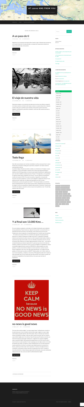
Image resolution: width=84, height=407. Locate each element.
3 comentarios (28, 160)
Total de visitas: (58, 41)
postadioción (58, 165)
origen (56, 160)
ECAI (57, 191)
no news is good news (24, 324)
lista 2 (56, 155)
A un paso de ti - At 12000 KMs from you (63, 83)
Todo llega (18, 157)
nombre (64, 197)
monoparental (58, 197)
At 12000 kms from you (60, 72)
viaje (56, 174)
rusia (57, 204)
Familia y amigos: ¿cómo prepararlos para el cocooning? (63, 52)
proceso (57, 169)
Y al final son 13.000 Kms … (27, 221)
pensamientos (63, 201)
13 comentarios (28, 224)
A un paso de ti (20, 36)
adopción (57, 187)
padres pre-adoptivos (60, 199)
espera (56, 148)
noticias (56, 157)
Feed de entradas (58, 217)
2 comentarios (25, 38)
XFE (20, 38)
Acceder (57, 215)
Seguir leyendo (16, 49)
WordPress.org (58, 222)
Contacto (14, 22)
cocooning (63, 189)
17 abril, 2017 (15, 326)
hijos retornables (59, 193)
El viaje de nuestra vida (25, 97)
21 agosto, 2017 (16, 224)
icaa (69, 193)
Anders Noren (63, 401)
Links (20, 22)
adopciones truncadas (59, 143)
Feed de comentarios (59, 220)
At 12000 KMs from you (42, 8)
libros (57, 195)
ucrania (63, 204)
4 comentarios (26, 326)
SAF (60, 204)
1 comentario (28, 100)
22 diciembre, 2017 (16, 100)
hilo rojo (57, 153)
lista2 (61, 195)
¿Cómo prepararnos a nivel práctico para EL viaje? (63, 56)
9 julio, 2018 (15, 38)
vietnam (57, 177)
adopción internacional (65, 187)
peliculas (57, 201)
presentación (58, 167)
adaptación (58, 185)
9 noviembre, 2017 (16, 160)
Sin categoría (57, 172)
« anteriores (17, 374)
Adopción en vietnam (62, 76)
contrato (68, 189)
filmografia (57, 150)
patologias (57, 162)
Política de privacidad (29, 22)
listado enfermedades (67, 195)
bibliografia (57, 145)
